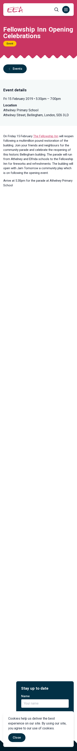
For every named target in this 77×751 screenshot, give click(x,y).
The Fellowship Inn (45, 136)
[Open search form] (56, 9)
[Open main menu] (66, 9)
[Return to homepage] (15, 9)
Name (25, 696)
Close (17, 737)
